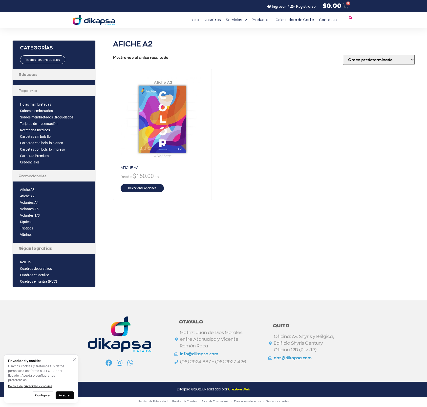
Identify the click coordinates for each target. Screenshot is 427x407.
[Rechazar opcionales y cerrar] (74, 360)
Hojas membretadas (35, 104)
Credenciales (30, 162)
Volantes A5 (29, 209)
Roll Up (25, 262)
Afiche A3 (27, 190)
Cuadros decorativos (36, 269)
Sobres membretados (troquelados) (47, 117)
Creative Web (239, 389)
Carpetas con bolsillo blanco (41, 143)
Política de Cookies (184, 401)
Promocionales (32, 176)
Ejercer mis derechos (247, 401)
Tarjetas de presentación (39, 124)
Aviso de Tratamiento (215, 401)
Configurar (43, 395)
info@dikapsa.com (199, 354)
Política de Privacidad (153, 401)
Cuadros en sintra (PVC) (38, 281)
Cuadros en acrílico (34, 275)
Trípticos (26, 228)
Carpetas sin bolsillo (35, 136)
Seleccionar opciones (142, 188)
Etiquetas (28, 74)
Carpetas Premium (34, 156)
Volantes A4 (29, 202)
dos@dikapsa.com (293, 358)
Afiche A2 (27, 196)
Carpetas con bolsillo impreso (42, 149)
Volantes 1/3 (30, 215)
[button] (350, 18)
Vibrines (26, 235)
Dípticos (26, 222)
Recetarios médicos (35, 130)
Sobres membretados (36, 111)
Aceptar (65, 395)
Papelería (28, 90)
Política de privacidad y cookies (30, 386)
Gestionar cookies (277, 401)
